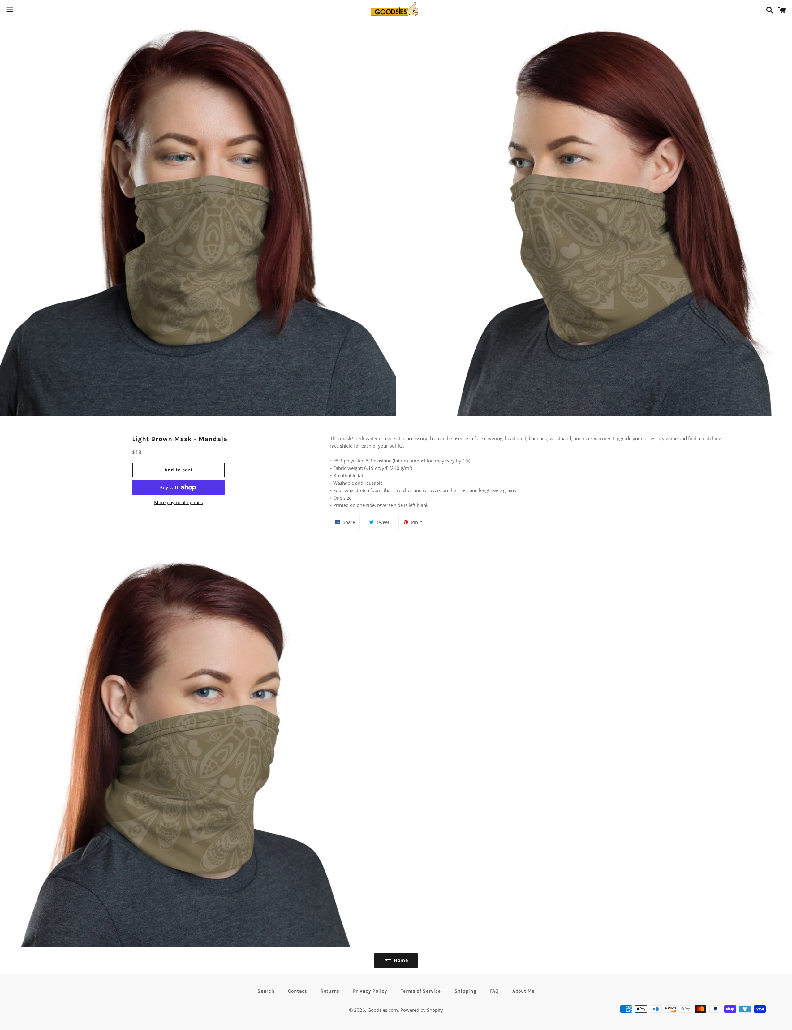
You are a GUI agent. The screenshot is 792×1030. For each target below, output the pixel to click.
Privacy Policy (370, 991)
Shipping (465, 991)
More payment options (178, 502)
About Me (523, 991)
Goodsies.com (383, 1010)
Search (265, 991)
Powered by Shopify (421, 1010)
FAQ (494, 991)
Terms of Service (421, 991)
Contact (297, 991)
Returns (330, 991)
